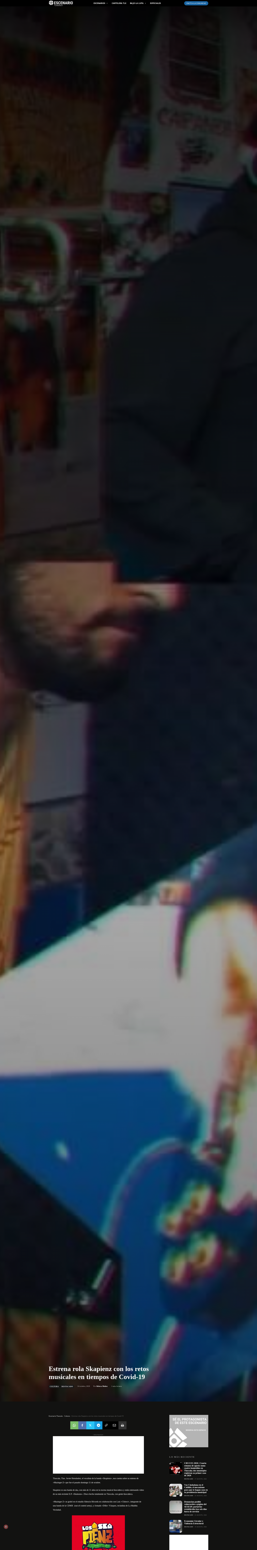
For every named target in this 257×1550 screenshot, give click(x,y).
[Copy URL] (106, 1425)
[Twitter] (90, 1425)
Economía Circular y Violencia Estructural (193, 1522)
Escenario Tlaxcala (56, 1416)
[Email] (114, 1425)
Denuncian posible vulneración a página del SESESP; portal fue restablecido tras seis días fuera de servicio (195, 1507)
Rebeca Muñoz (102, 1386)
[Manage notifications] (6, 1527)
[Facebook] (82, 1425)
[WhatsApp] (74, 1425)
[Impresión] (122, 1425)
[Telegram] (98, 1425)
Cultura (54, 1386)
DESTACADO (67, 1386)
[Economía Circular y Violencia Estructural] (175, 1526)
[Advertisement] (98, 1455)
